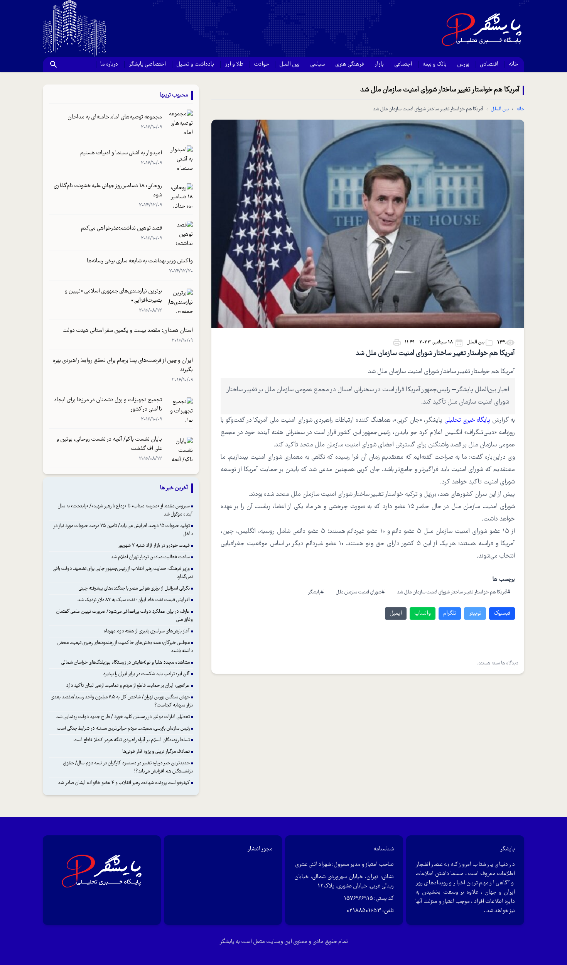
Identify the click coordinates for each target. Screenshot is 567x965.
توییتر (475, 613)
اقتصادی (489, 64)
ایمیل (396, 613)
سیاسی (317, 64)
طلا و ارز (233, 64)
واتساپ (422, 613)
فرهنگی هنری (349, 64)
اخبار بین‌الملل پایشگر (483, 390)
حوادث (261, 64)
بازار (379, 64)
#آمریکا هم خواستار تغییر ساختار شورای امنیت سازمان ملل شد (453, 592)
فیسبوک (502, 613)
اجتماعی (403, 64)
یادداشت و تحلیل (195, 64)
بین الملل (289, 64)
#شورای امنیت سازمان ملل (360, 592)
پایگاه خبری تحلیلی (468, 420)
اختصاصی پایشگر (147, 64)
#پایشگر (316, 592)
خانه (513, 64)
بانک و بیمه (434, 64)
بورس (463, 64)
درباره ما (109, 64)
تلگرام (449, 613)
